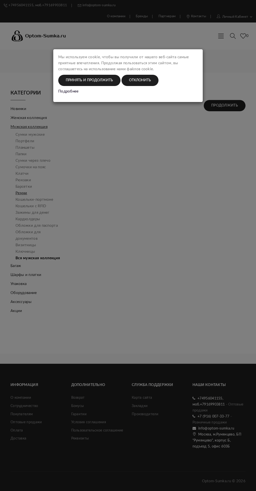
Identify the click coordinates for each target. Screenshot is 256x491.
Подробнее (68, 91)
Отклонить (140, 80)
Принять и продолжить (89, 80)
